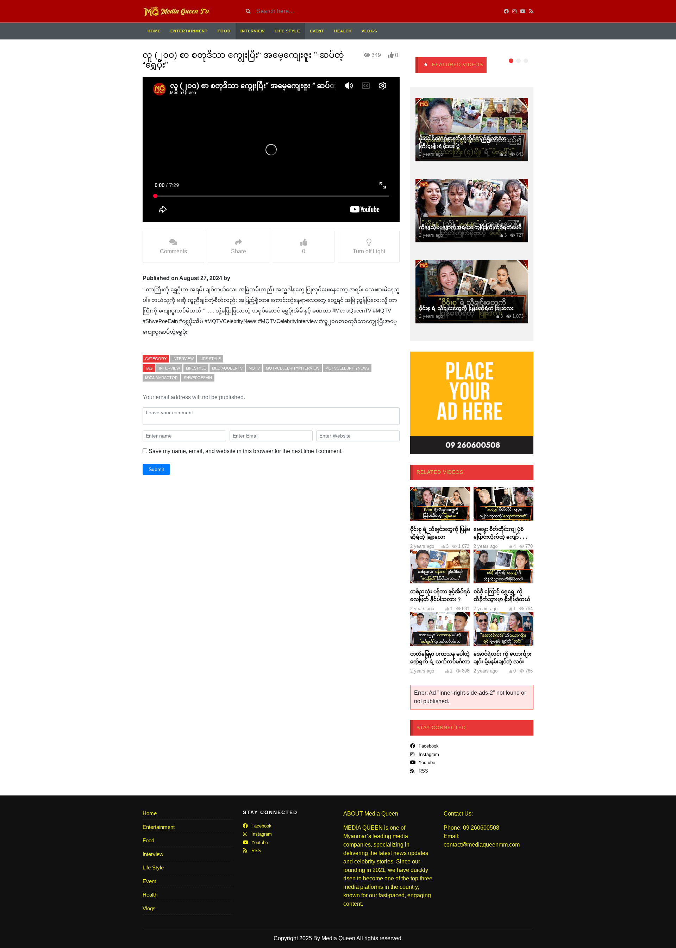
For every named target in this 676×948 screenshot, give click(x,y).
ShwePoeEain (198, 378)
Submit (156, 469)
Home (154, 31)
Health (343, 31)
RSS (422, 771)
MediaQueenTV (227, 368)
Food (224, 31)
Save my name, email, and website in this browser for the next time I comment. (246, 451)
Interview (252, 31)
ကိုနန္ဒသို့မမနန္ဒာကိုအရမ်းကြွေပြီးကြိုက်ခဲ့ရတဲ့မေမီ (470, 227)
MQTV (254, 368)
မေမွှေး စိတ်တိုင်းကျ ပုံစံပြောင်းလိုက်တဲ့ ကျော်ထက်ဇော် (502, 536)
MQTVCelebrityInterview (292, 368)
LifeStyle (196, 368)
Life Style (287, 31)
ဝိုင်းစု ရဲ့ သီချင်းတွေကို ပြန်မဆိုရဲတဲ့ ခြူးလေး (466, 308)
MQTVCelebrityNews (347, 368)
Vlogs (369, 31)
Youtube (426, 762)
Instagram (428, 754)
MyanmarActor (161, 378)
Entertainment (189, 31)
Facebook (428, 746)
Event (317, 31)
